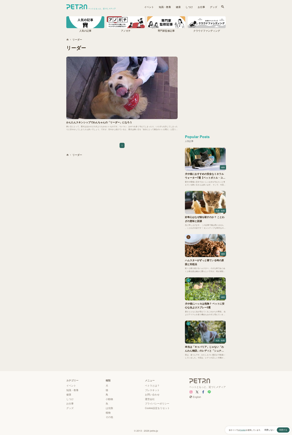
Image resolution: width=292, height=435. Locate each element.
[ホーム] (67, 39)
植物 (108, 412)
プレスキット (152, 390)
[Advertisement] (205, 83)
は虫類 (109, 408)
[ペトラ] (207, 381)
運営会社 (150, 399)
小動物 (109, 399)
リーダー (77, 39)
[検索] (223, 7)
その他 (109, 417)
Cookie (243, 430)
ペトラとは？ (152, 385)
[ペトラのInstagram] (191, 392)
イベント (149, 7)
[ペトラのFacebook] (203, 392)
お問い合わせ (152, 394)
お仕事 (201, 7)
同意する (283, 430)
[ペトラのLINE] (209, 392)
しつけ (189, 7)
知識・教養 (165, 7)
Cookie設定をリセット (157, 408)
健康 (178, 7)
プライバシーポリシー (157, 403)
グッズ (213, 7)
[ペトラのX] (197, 392)
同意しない (269, 430)
